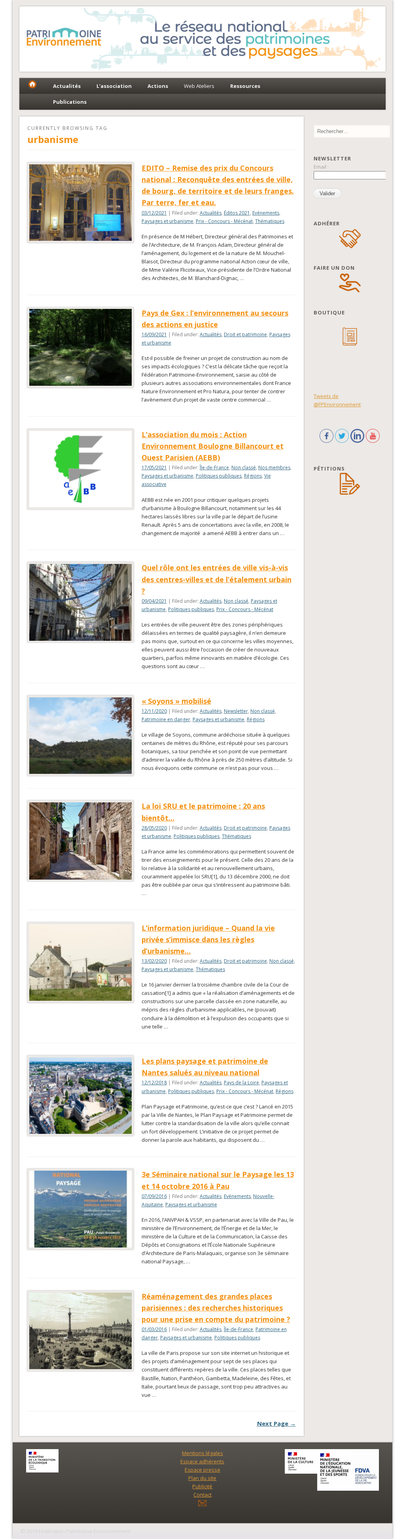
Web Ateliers (199, 86)
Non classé (243, 467)
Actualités (210, 213)
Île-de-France (214, 467)
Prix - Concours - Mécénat (224, 221)
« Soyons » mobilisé (176, 701)
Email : (321, 166)
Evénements (265, 213)
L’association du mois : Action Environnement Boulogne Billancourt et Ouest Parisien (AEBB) (213, 446)
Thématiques (269, 221)
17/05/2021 (154, 467)
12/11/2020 (154, 711)
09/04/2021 (154, 601)
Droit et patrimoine (245, 334)
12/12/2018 (154, 1082)
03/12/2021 (154, 213)
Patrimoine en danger (166, 719)
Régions (253, 475)
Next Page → (276, 1423)
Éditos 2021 (237, 213)
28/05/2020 (154, 828)
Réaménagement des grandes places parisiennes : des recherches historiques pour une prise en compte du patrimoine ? (216, 1307)
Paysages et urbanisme (167, 221)
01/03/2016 (154, 1329)
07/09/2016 (154, 1196)
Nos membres (274, 467)
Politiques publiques (219, 475)
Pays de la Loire (241, 1082)
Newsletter (236, 711)
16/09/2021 (154, 334)
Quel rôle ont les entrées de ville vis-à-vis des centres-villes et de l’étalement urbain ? (216, 579)
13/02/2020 (154, 961)
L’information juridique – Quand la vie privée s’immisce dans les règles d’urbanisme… (208, 939)
